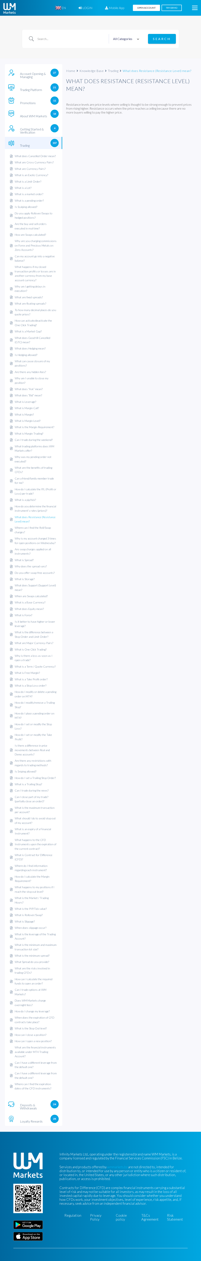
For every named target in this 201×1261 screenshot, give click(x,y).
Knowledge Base (91, 71)
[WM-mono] (9, 8)
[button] (194, 8)
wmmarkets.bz (117, 1167)
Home (70, 71)
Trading (113, 71)
